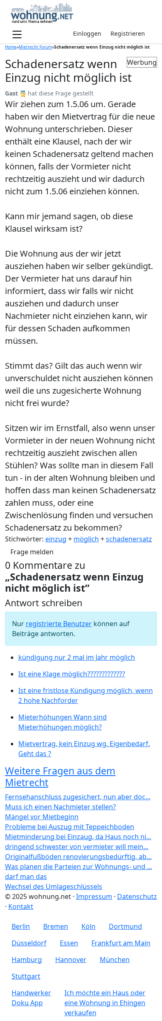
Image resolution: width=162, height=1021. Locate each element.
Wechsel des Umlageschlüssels (53, 886)
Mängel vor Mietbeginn (42, 816)
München (115, 959)
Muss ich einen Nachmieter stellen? (60, 806)
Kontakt (20, 906)
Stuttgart (26, 976)
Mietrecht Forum (35, 47)
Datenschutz (137, 896)
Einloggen (87, 33)
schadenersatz (129, 539)
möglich (86, 539)
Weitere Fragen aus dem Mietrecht (60, 776)
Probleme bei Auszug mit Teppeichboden (69, 826)
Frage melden (32, 551)
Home (11, 47)
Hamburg (27, 959)
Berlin (21, 926)
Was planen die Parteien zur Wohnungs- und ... (78, 866)
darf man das (26, 876)
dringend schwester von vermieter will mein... (76, 846)
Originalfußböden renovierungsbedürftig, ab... (78, 856)
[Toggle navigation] (17, 35)
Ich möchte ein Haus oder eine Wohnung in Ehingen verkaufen (104, 1002)
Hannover (70, 959)
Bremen (55, 926)
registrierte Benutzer (59, 623)
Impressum (94, 896)
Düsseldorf (29, 943)
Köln (88, 926)
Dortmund (125, 926)
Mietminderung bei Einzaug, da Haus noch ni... (78, 836)
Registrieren (127, 33)
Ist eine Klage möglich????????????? (71, 673)
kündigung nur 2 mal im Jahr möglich (76, 657)
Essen (69, 943)
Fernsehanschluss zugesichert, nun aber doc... (77, 796)
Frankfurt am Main (120, 943)
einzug (55, 539)
